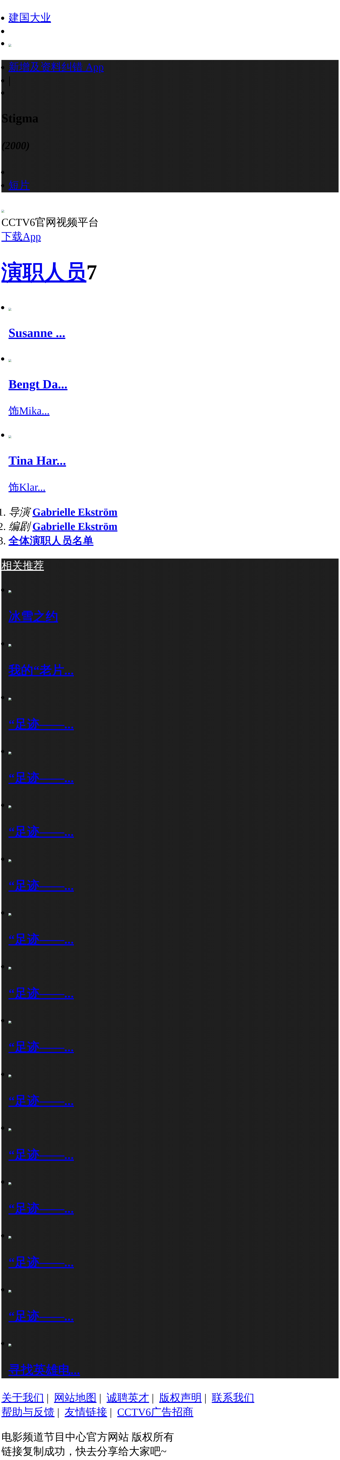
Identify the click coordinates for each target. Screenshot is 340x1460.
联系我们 (233, 1398)
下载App (21, 236)
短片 (19, 185)
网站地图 (75, 1398)
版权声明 (180, 1398)
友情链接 (86, 1412)
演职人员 (43, 272)
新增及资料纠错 (56, 67)
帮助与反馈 (28, 1412)
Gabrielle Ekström (74, 512)
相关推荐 (22, 565)
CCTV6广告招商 (155, 1412)
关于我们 (22, 1398)
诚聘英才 (128, 1398)
